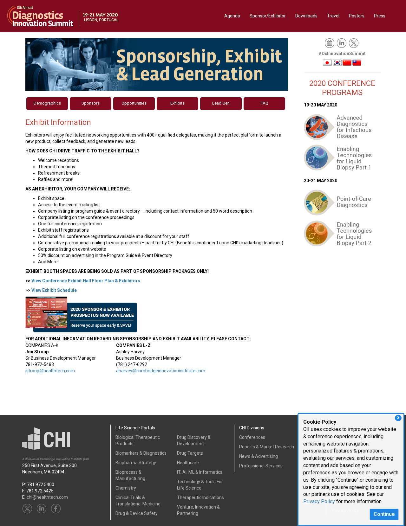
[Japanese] (327, 62)
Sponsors (91, 103)
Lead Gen (221, 103)
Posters (356, 15)
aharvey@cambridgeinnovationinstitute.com (160, 370)
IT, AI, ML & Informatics (199, 472)
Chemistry (125, 488)
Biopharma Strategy (135, 462)
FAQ (264, 103)
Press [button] (379, 15)
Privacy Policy (319, 501)
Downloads (306, 15)
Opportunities (134, 103)
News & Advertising (258, 456)
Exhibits (177, 103)
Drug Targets (190, 453)
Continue (384, 514)
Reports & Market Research (266, 446)
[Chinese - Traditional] (356, 62)
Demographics (47, 103)
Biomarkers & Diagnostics (141, 453)
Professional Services (261, 465)
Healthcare (188, 462)
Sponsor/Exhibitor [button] (268, 15)
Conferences (252, 437)
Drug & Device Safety (136, 513)
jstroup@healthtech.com (50, 370)
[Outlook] (330, 42)
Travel (333, 15)
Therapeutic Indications (200, 497)
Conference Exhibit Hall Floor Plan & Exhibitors (85, 280)
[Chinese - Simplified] (347, 62)
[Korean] (337, 62)
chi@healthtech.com (47, 497)
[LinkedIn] (342, 42)
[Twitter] (354, 42)
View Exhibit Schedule (54, 290)
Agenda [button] (232, 15)
